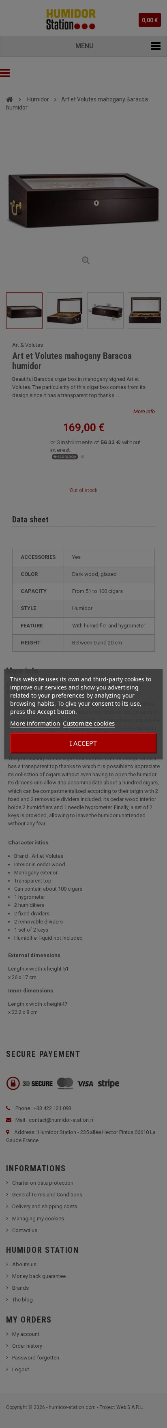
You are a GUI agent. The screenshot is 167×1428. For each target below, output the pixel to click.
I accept (83, 743)
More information (35, 723)
